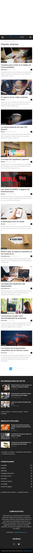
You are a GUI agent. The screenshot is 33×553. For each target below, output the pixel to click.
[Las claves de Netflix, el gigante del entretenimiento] (16, 179)
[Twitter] (19, 544)
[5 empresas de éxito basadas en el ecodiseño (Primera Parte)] (5, 445)
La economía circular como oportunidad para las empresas (13, 317)
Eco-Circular (4, 320)
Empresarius (4, 69)
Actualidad (3, 62)
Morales (3, 99)
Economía (4, 478)
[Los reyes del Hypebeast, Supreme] (16, 149)
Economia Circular (6, 476)
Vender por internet (6, 481)
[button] (30, 37)
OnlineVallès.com (27, 551)
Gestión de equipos (6, 486)
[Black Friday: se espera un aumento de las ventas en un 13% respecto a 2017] (16, 241)
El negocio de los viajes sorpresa (14, 97)
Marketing (4, 470)
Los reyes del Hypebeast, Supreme (15, 159)
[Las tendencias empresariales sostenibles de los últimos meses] (16, 338)
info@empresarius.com (20, 532)
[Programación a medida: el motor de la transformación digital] (5, 396)
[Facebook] (14, 544)
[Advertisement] (16, 17)
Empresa (3, 468)
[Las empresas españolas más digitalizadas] (16, 274)
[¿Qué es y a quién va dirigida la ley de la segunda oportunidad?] (5, 404)
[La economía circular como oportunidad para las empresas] (16, 306)
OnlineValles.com (5, 256)
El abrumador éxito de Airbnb (12, 222)
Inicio (2, 41)
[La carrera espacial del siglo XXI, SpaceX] (16, 117)
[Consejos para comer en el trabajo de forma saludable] (16, 55)
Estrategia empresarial (7, 473)
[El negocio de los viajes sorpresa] (16, 87)
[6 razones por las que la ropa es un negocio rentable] (5, 436)
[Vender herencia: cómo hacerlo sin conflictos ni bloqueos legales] (5, 387)
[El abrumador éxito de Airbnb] (16, 211)
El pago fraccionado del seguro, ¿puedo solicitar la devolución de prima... (20, 426)
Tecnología (4, 484)
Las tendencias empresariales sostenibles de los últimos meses (14, 349)
